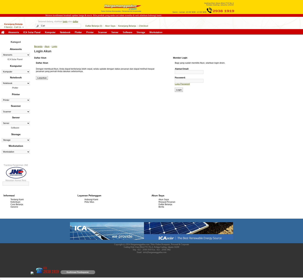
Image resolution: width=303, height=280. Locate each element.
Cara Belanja (17, 204)
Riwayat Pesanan (167, 202)
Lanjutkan (42, 78)
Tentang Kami (17, 199)
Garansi (14, 207)
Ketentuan (15, 202)
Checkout (143, 26)
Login (54, 46)
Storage (141, 32)
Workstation (155, 32)
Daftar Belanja (165, 204)
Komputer (50, 32)
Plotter (78, 32)
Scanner (102, 32)
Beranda (38, 46)
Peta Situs (89, 202)
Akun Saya (110, 26)
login (65, 21)
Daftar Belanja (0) (93, 26)
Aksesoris (13, 32)
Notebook (65, 32)
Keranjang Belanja (127, 26)
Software (127, 32)
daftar (75, 21)
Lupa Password (182, 84)
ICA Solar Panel (32, 32)
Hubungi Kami (91, 199)
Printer (90, 32)
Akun (47, 46)
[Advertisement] (103, 118)
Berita (161, 207)
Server (114, 32)
